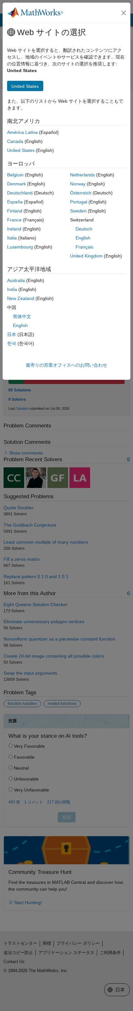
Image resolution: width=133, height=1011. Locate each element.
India (12, 289)
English (83, 237)
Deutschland (20, 192)
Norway (78, 183)
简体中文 (22, 316)
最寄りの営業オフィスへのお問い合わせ (66, 365)
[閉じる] (123, 12)
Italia (12, 237)
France (14, 219)
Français (84, 246)
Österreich (80, 192)
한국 (11, 343)
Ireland (14, 228)
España (15, 201)
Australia (16, 280)
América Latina (22, 132)
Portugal (78, 201)
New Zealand (20, 298)
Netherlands (82, 174)
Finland (14, 210)
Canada (15, 141)
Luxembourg (20, 246)
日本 (11, 334)
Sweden (78, 210)
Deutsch (84, 228)
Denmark (16, 183)
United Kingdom (86, 255)
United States (21, 150)
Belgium (15, 174)
